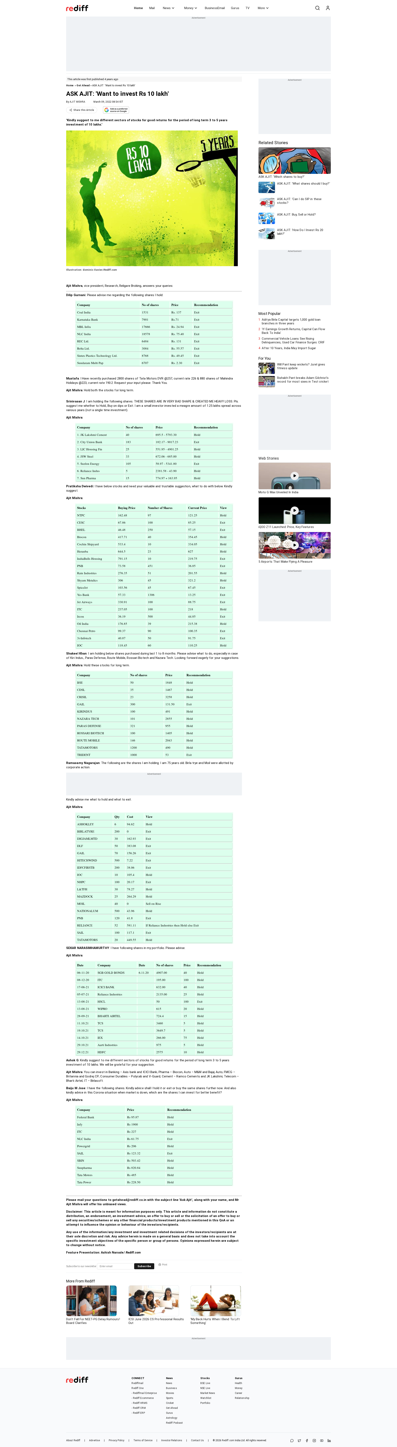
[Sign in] (328, 8)
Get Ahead (83, 85)
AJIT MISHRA (77, 101)
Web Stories (268, 458)
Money (188, 8)
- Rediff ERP (138, 1412)
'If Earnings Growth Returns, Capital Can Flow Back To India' (293, 331)
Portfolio (205, 1403)
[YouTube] (321, 1441)
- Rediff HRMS (139, 1403)
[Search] (317, 8)
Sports (169, 1398)
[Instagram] (314, 1441)
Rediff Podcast (174, 1422)
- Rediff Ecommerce (143, 1398)
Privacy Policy (116, 1440)
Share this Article (83, 110)
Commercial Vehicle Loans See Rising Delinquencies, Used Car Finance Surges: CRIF (293, 340)
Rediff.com (228, 1440)
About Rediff (73, 1440)
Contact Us (197, 1440)
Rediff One (137, 1388)
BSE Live (205, 1383)
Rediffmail (137, 1383)
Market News (207, 1393)
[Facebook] (307, 1441)
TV (247, 8)
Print (164, 1264)
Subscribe (144, 1266)
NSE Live (205, 1388)
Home (138, 8)
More (261, 8)
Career (238, 1393)
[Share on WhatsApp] (292, 1441)
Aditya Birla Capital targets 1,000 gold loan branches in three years (291, 321)
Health (238, 1383)
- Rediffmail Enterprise (144, 1393)
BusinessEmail (215, 8)
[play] (295, 476)
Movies (170, 1393)
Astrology (171, 1417)
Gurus (235, 8)
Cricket (170, 1403)
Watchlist (205, 1398)
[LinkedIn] (329, 1441)
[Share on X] (299, 1441)
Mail (152, 8)
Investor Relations (171, 1440)
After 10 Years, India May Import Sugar (289, 348)
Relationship (242, 1398)
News (167, 8)
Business (171, 1388)
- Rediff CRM (139, 1408)
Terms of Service (143, 1440)
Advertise (94, 1440)
